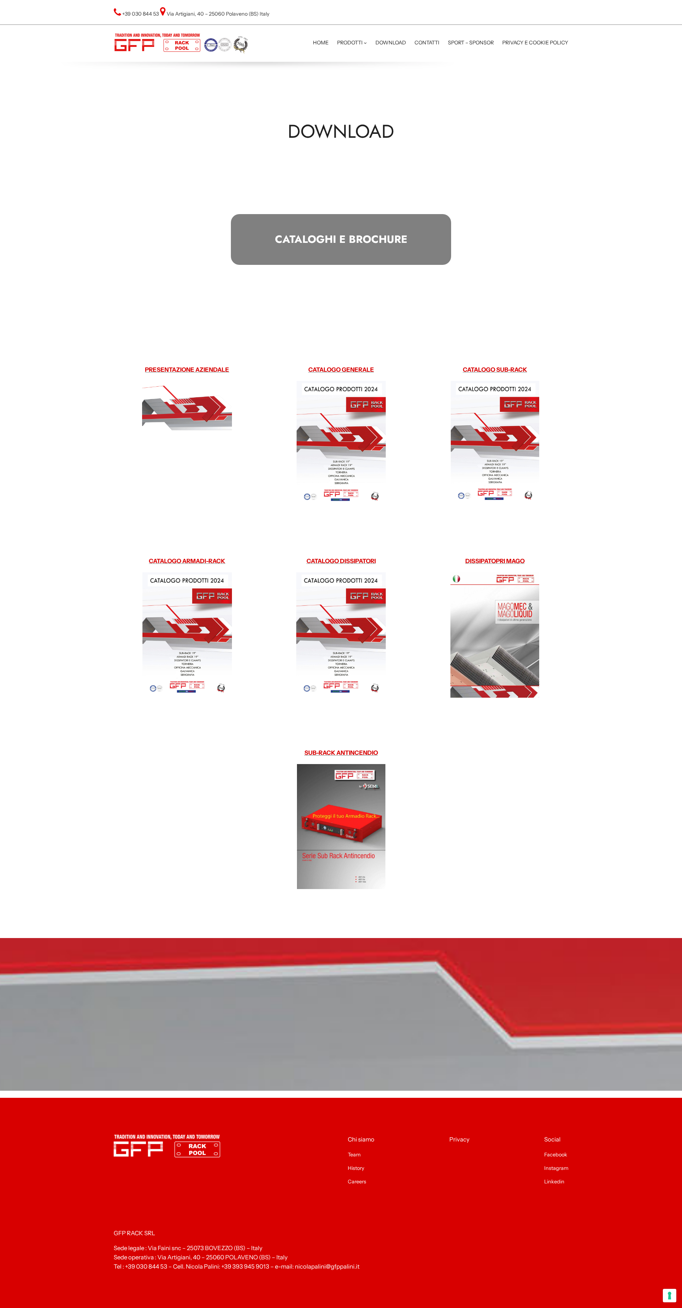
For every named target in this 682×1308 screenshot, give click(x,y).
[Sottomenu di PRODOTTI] (365, 42)
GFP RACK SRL (134, 1233)
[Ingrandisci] (505, 71)
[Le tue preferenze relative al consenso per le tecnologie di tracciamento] (669, 1295)
